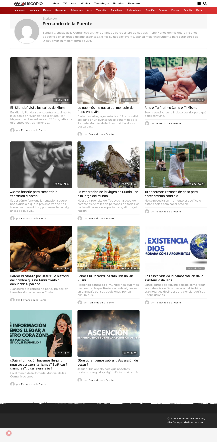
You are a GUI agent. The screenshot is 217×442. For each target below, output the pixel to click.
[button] (199, 3)
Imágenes (20, 10)
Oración (150, 10)
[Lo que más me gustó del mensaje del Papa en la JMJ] (108, 80)
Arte (73, 3)
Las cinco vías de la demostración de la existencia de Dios (174, 278)
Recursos (134, 3)
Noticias (118, 3)
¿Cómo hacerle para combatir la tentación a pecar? (33, 194)
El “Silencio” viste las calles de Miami (37, 107)
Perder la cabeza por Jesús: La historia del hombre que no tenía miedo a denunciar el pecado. (39, 280)
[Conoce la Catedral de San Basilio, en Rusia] (108, 249)
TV (65, 3)
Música (85, 3)
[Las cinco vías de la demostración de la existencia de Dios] (176, 249)
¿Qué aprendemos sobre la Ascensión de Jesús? (107, 362)
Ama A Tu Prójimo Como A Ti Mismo (171, 107)
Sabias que (77, 10)
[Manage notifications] (9, 433)
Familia (188, 10)
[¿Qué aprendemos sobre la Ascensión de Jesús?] (108, 333)
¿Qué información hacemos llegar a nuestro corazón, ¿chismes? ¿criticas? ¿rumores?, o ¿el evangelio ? (38, 364)
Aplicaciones (134, 10)
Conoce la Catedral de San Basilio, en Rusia (105, 278)
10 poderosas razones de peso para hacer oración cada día (171, 194)
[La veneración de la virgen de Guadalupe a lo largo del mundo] (108, 164)
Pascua (163, 10)
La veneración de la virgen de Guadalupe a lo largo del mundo (107, 194)
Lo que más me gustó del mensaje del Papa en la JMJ (105, 109)
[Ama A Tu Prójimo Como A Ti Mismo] (176, 80)
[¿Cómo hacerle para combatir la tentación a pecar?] (41, 164)
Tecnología (101, 3)
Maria (199, 10)
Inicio (55, 3)
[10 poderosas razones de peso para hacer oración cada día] (176, 164)
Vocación (101, 10)
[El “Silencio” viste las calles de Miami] (41, 80)
